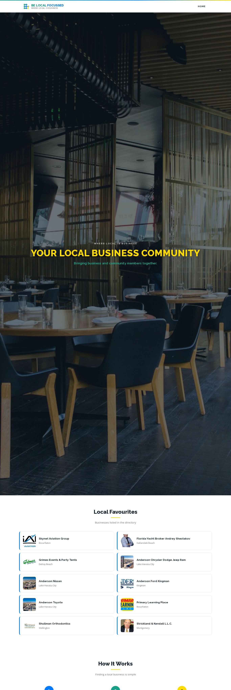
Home (201, 6)
